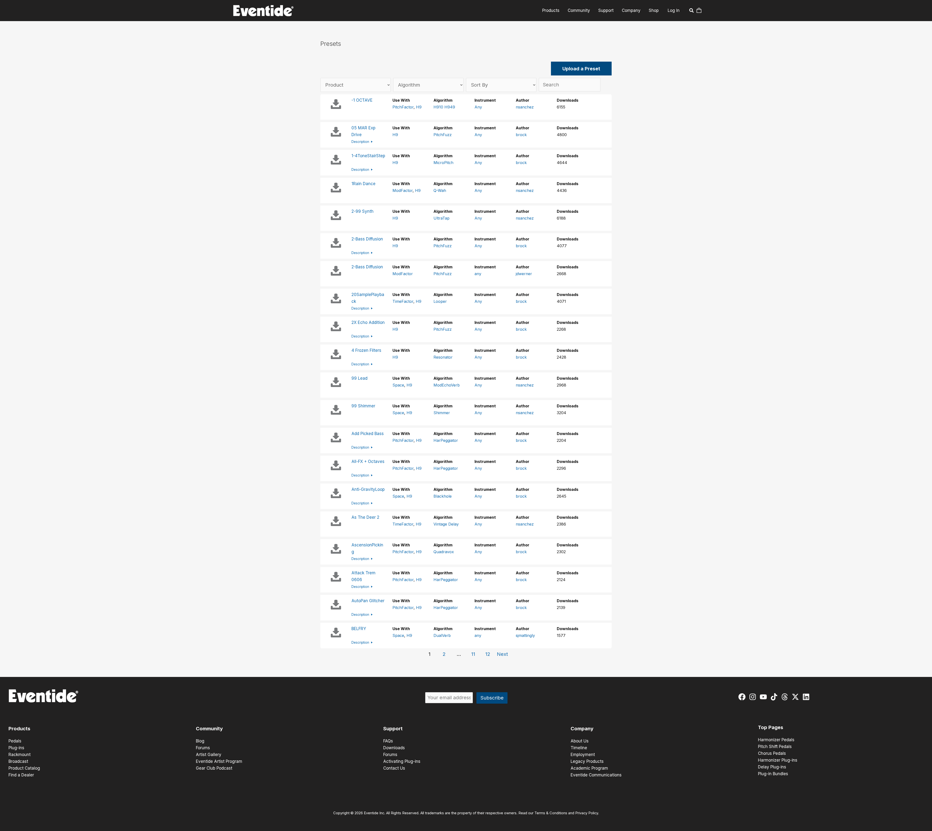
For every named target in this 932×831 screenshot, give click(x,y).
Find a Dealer (21, 775)
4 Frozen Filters (366, 350)
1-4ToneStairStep (368, 155)
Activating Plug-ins (401, 761)
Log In (674, 10)
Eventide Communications (596, 775)
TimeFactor (402, 301)
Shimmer (441, 412)
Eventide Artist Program (219, 761)
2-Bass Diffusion (367, 239)
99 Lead (359, 378)
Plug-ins (16, 747)
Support (606, 10)
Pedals (14, 741)
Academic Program (589, 768)
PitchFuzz (442, 134)
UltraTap (441, 218)
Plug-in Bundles (773, 773)
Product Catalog (24, 768)
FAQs (388, 741)
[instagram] (753, 696)
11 (473, 654)
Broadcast (18, 761)
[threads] (786, 696)
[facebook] (743, 696)
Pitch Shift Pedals (775, 746)
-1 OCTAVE (362, 100)
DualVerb (442, 635)
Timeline (579, 747)
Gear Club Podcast (214, 768)
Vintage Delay (446, 524)
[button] (691, 11)
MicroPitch (443, 162)
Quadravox (443, 551)
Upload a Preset (581, 69)
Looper (440, 301)
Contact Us (394, 768)
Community (579, 10)
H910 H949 (444, 107)
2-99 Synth (362, 211)
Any (478, 107)
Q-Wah (439, 190)
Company (631, 10)
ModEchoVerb (446, 385)
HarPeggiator (445, 440)
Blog (200, 741)
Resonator (443, 357)
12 (487, 654)
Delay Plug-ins (772, 767)
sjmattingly (525, 635)
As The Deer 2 (365, 517)
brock (521, 134)
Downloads (394, 747)
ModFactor (402, 190)
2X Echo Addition (368, 322)
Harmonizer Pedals (776, 739)
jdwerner (524, 273)
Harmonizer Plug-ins (777, 760)
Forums (203, 747)
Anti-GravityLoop (368, 489)
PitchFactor (403, 107)
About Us (580, 741)
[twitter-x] (796, 696)
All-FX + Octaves (367, 461)
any (477, 273)
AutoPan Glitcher (367, 600)
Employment (583, 754)
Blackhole (442, 496)
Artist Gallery (208, 754)
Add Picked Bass (367, 433)
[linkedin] (807, 696)
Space (398, 385)
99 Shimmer (363, 405)
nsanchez (525, 107)
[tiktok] (775, 696)
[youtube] (764, 696)
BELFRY (358, 628)
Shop (654, 10)
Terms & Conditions (550, 813)
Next (502, 654)
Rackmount (19, 754)
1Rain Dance (363, 183)
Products (550, 10)
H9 (419, 107)
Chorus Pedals (772, 753)
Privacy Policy (586, 813)
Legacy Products (587, 761)
